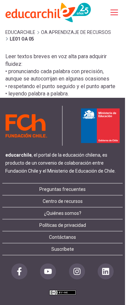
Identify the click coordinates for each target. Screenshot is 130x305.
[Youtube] (48, 271)
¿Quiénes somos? (62, 213)
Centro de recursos (63, 201)
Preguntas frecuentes (62, 189)
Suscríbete (62, 249)
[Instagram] (77, 271)
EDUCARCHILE (20, 32)
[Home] (48, 12)
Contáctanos (62, 237)
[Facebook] (19, 271)
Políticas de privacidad (62, 225)
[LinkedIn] (106, 271)
